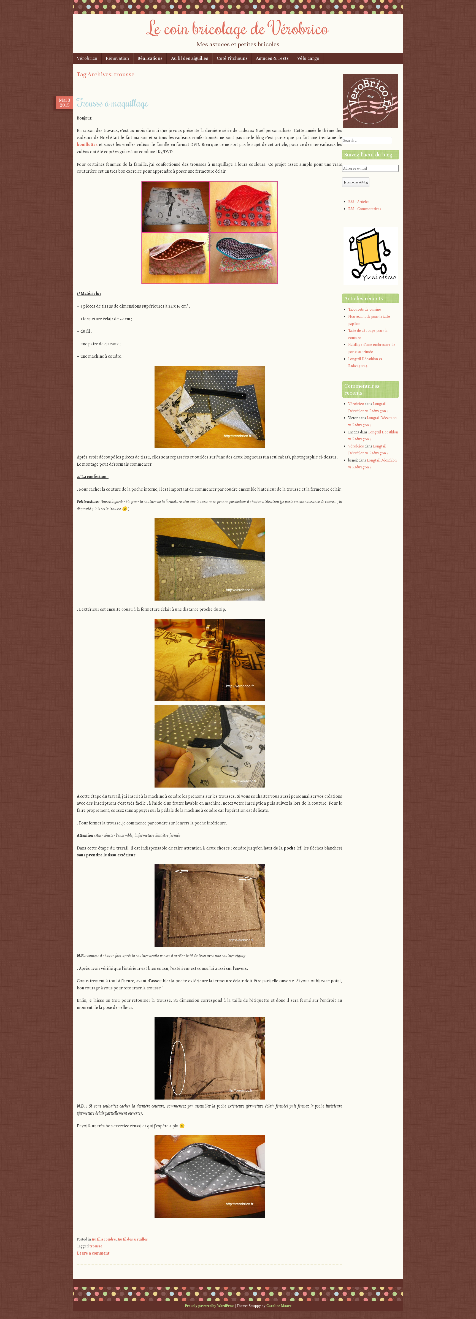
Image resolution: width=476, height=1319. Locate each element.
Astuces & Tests (272, 58)
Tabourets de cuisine (364, 309)
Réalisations (150, 58)
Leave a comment (93, 1253)
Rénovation (117, 58)
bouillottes (87, 145)
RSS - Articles (358, 201)
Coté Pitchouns (232, 58)
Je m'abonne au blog (356, 182)
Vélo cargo (308, 58)
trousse (96, 1246)
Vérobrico (87, 58)
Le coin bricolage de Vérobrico (238, 27)
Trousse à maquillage (112, 102)
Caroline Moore (278, 1306)
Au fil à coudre (104, 1239)
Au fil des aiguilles (189, 58)
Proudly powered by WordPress (209, 1306)
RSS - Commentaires (364, 208)
